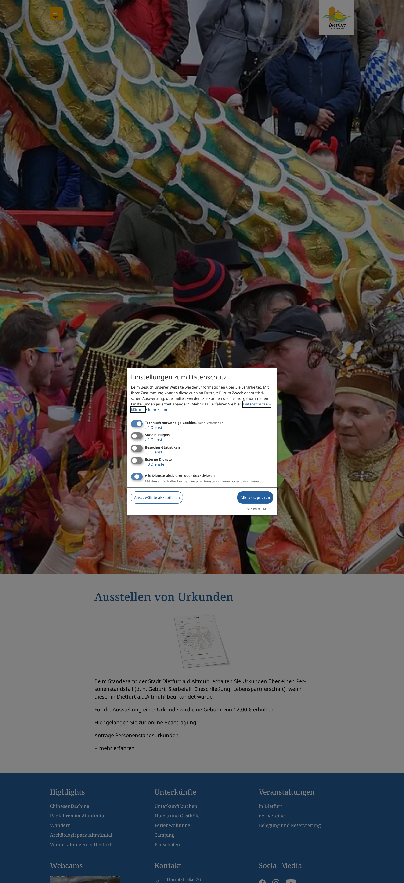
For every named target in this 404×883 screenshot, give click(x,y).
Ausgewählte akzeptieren (157, 497)
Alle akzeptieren (255, 497)
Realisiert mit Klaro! (258, 509)
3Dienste (154, 464)
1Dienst (153, 427)
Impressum (158, 409)
